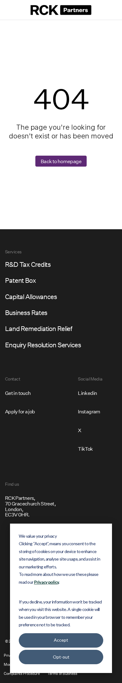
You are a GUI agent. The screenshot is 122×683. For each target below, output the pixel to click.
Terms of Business (62, 673)
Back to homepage (61, 161)
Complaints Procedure (22, 673)
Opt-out (61, 657)
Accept (61, 640)
